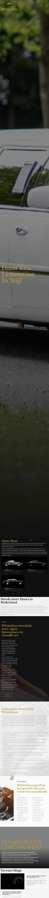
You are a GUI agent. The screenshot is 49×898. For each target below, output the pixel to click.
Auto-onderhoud (10, 895)
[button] (7, 694)
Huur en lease (33, 878)
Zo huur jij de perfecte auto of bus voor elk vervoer (36, 876)
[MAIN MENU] (46, 5)
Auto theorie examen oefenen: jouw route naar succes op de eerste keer (12, 893)
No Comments (18, 895)
